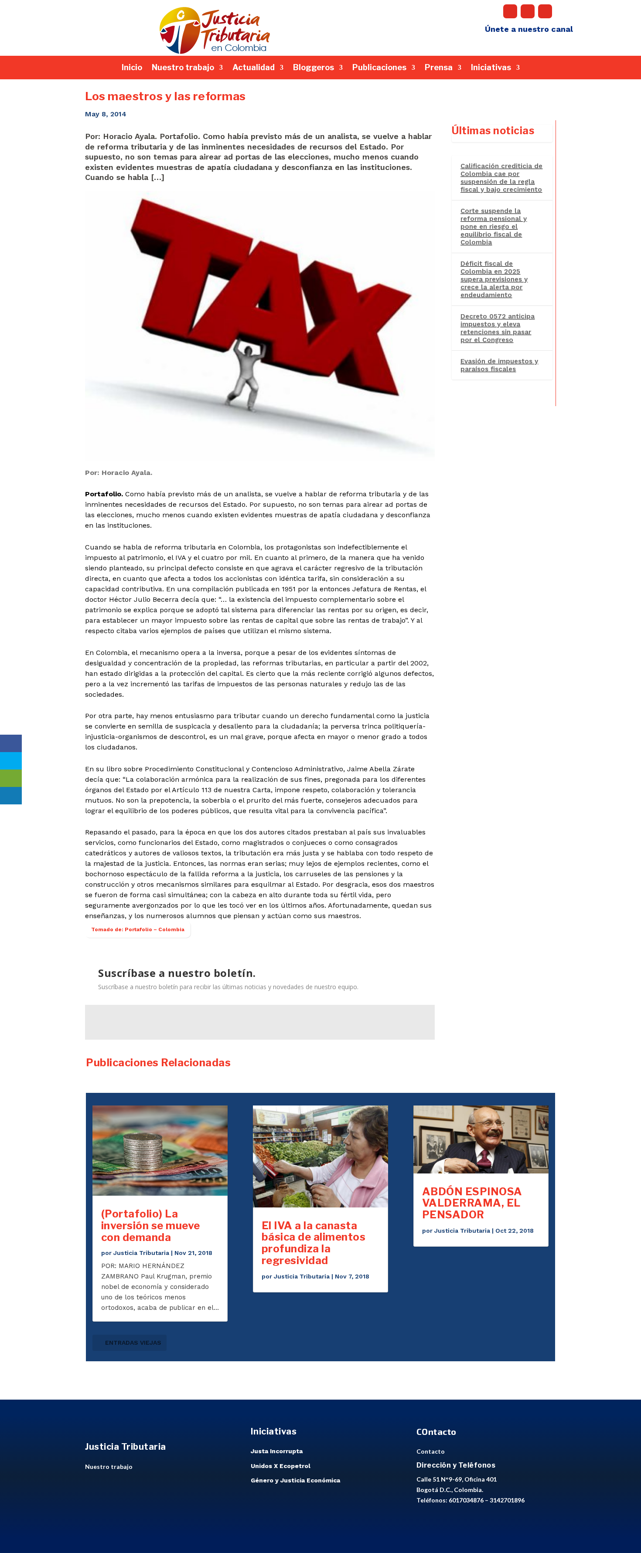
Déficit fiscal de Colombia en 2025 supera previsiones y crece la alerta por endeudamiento (494, 279)
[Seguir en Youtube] (545, 11)
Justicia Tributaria (141, 1252)
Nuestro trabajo (183, 68)
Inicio (132, 68)
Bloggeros (313, 68)
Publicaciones (379, 68)
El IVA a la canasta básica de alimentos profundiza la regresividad (314, 1243)
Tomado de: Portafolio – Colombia (137, 929)
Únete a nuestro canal (529, 29)
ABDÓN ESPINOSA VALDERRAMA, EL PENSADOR (472, 1203)
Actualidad (253, 68)
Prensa (439, 68)
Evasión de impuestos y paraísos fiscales (499, 365)
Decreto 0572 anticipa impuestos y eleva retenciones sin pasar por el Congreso (497, 328)
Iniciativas (491, 68)
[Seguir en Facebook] (510, 11)
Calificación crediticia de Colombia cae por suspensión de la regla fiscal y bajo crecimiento (501, 177)
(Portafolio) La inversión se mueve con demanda (150, 1225)
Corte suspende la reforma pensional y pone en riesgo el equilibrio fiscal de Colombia (493, 226)
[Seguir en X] (528, 11)
